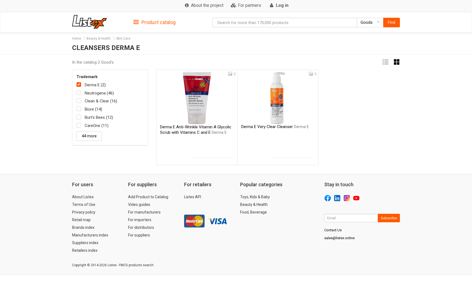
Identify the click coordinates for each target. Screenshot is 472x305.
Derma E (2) (95, 84)
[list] (385, 62)
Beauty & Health (99, 38)
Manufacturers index (90, 235)
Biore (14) (93, 109)
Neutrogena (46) (99, 93)
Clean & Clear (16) (101, 101)
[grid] (397, 62)
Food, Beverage (253, 212)
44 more (89, 136)
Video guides (139, 204)
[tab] (154, 21)
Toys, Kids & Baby (255, 197)
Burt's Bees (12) (99, 117)
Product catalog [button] (158, 22)
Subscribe (389, 218)
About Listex (83, 197)
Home (76, 38)
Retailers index (85, 250)
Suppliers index (85, 243)
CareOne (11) (96, 125)
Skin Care (123, 38)
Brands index (83, 227)
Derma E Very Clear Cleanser (275, 126)
